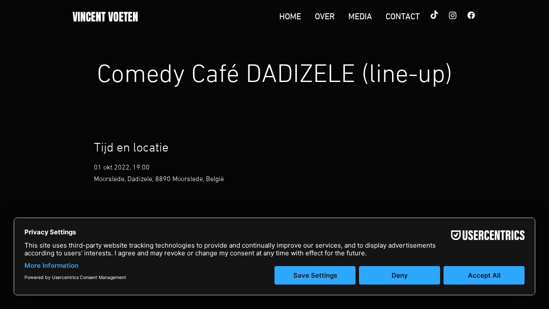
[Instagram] (453, 15)
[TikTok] (434, 15)
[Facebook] (471, 15)
